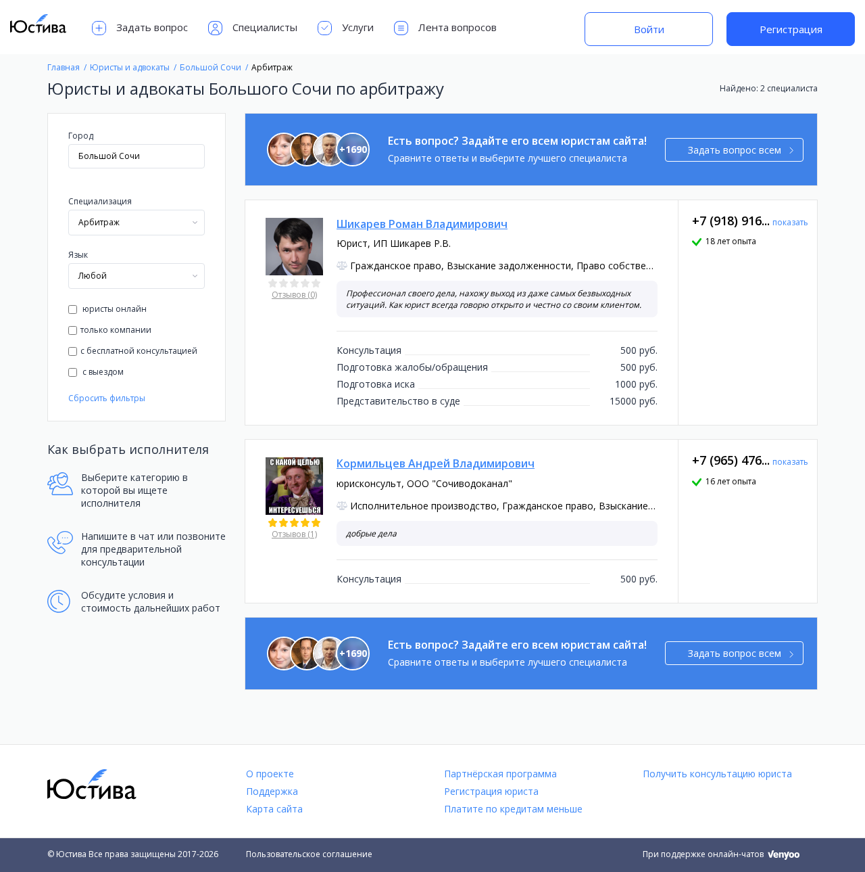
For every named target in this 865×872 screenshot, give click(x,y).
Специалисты (264, 27)
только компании (115, 330)
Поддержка (272, 791)
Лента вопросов (457, 27)
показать (790, 222)
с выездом (102, 371)
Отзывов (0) (294, 294)
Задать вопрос (152, 27)
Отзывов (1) (294, 534)
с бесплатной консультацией (138, 351)
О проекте (270, 773)
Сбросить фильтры (106, 398)
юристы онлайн (113, 309)
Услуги (358, 27)
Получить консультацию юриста (717, 773)
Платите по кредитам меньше (513, 808)
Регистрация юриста (491, 791)
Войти (649, 29)
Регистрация (791, 29)
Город (80, 135)
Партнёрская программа (500, 773)
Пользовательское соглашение (309, 854)
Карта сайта (274, 808)
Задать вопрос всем (734, 149)
